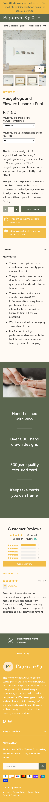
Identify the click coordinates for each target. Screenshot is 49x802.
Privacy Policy (34, 792)
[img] (10, 581)
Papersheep (15, 787)
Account (6, 792)
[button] (39, 18)
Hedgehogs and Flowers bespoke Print (28, 26)
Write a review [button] (24, 564)
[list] (24, 52)
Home (5, 26)
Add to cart (34, 209)
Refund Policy (19, 792)
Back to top (23, 653)
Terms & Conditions (11, 795)
